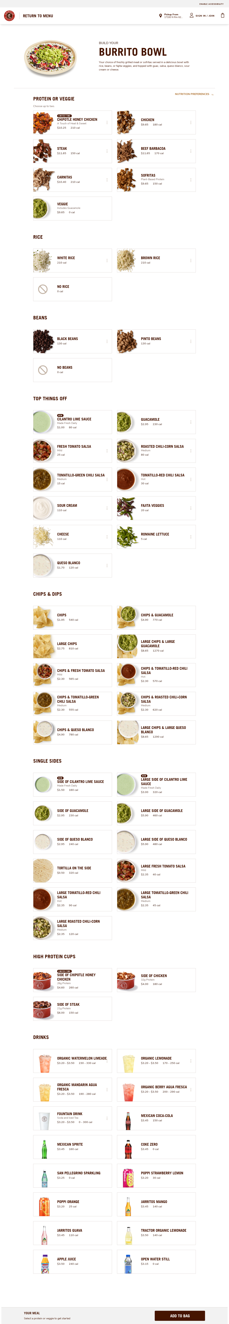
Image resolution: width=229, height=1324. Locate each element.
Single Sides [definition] (47, 761)
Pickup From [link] (171, 14)
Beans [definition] (40, 318)
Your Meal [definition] (32, 1313)
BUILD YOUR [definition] (108, 43)
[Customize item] (107, 122)
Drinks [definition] (41, 1037)
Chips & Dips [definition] (47, 594)
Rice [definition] (38, 237)
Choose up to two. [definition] (44, 106)
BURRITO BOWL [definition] (133, 51)
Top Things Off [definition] (50, 398)
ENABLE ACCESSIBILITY (211, 4)
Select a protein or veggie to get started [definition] (47, 1318)
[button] (107, 122)
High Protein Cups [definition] (54, 956)
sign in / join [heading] (205, 15)
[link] (38, 15)
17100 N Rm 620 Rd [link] (174, 17)
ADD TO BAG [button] (180, 1315)
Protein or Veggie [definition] (53, 99)
